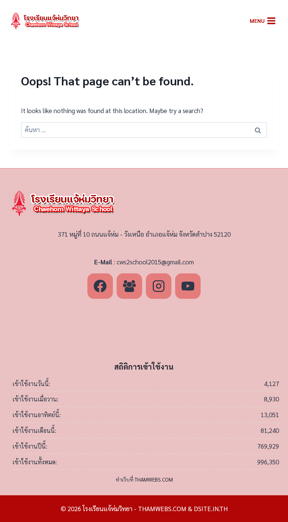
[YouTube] (188, 286)
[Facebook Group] (129, 286)
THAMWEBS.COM (154, 479)
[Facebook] (100, 286)
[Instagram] (158, 286)
